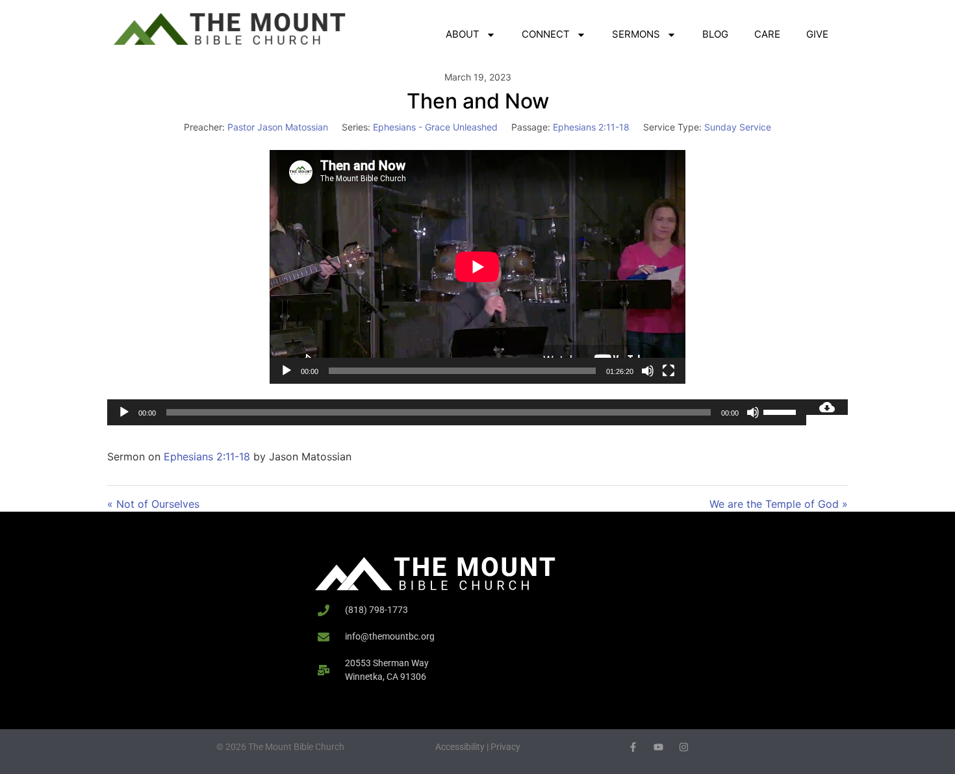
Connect (546, 34)
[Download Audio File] (827, 407)
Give (817, 34)
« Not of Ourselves (153, 503)
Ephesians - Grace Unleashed (435, 126)
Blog (715, 34)
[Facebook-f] (633, 747)
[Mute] (647, 370)
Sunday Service (737, 126)
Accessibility (460, 747)
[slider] (781, 411)
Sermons (636, 34)
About (462, 34)
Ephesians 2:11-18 (591, 126)
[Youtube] (658, 747)
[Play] (286, 370)
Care (767, 34)
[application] (477, 267)
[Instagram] (684, 747)
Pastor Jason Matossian (277, 126)
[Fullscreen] (668, 370)
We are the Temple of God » (778, 503)
